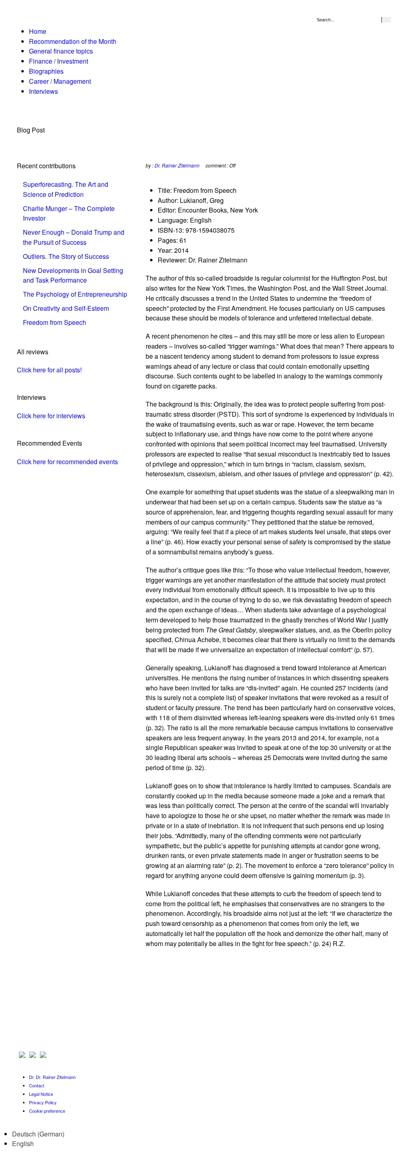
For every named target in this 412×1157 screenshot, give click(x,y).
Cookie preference (47, 1110)
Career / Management (60, 81)
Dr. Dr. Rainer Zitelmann (52, 1077)
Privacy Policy (43, 1102)
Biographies (46, 71)
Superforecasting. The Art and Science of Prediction (65, 189)
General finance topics (61, 51)
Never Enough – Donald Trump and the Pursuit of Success (73, 237)
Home (37, 31)
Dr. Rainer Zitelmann (177, 165)
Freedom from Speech (54, 322)
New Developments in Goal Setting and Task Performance (73, 275)
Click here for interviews (51, 415)
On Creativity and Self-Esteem (66, 308)
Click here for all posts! (49, 369)
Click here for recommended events (67, 461)
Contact (36, 1085)
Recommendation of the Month (72, 41)
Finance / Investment (58, 61)
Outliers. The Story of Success (66, 256)
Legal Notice (41, 1094)
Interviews (43, 91)
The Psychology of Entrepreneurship (75, 294)
